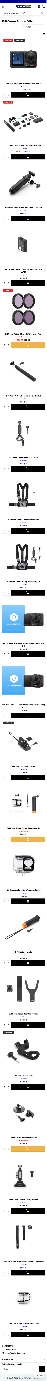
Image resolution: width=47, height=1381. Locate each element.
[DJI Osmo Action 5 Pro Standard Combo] (23, 59)
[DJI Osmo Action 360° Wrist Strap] (23, 989)
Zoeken (42, 13)
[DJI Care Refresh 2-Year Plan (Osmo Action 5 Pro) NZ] (23, 680)
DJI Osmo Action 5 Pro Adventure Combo (23, 145)
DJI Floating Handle (23, 952)
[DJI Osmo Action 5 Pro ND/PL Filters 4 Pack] (23, 309)
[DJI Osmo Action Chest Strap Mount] (23, 495)
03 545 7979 (11, 1349)
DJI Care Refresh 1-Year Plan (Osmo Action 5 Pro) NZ (23, 644)
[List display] (44, 33)
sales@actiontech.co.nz (16, 1353)
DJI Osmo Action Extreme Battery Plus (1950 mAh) (23, 270)
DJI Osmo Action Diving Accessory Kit (23, 828)
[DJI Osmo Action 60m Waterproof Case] (23, 865)
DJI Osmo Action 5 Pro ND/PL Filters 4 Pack (23, 334)
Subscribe (42, 1369)
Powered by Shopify (32, 1378)
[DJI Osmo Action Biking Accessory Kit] (23, 557)
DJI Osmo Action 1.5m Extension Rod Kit (23, 396)
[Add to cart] (28, 95)
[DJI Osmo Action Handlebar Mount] (23, 433)
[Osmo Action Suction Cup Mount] (23, 1175)
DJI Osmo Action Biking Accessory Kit (23, 581)
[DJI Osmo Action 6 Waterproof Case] (23, 1298)
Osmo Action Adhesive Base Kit (23, 1138)
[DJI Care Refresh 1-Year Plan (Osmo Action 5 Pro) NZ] (23, 619)
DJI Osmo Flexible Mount (23, 1076)
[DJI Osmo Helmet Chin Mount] (23, 741)
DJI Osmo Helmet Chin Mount (23, 766)
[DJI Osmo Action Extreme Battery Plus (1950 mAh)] (23, 244)
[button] (9, 93)
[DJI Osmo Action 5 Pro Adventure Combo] (23, 121)
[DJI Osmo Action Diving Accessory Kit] (23, 803)
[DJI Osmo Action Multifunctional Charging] (23, 182)
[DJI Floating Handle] (23, 927)
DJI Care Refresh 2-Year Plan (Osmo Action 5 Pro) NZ (23, 706)
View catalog (3, 6)
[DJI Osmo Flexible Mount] (23, 1051)
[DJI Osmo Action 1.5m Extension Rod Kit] (23, 371)
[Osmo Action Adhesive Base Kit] (23, 1113)
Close (23, 1359)
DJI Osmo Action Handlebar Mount (23, 458)
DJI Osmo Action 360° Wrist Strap (23, 1014)
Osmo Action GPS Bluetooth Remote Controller (24, 1261)
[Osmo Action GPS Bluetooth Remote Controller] (23, 1237)
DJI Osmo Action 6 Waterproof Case (23, 1323)
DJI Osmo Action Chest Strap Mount (23, 519)
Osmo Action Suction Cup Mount (23, 1200)
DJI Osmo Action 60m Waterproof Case (23, 890)
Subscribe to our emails (12, 1364)
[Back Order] (28, 345)
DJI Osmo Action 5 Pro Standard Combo (23, 83)
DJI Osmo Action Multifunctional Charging (23, 207)
